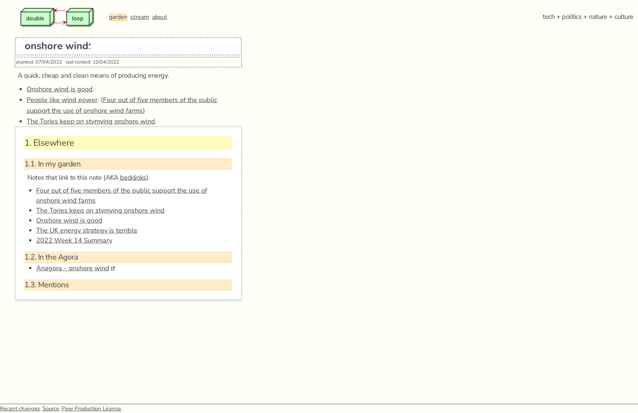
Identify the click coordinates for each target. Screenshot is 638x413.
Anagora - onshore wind (72, 268)
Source (50, 408)
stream (139, 17)
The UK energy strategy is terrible (86, 230)
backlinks (133, 177)
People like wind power (62, 99)
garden (118, 17)
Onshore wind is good (60, 89)
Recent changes (20, 408)
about (159, 17)
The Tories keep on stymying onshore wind (91, 121)
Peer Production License (91, 408)
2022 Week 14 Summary (74, 240)
